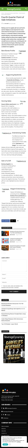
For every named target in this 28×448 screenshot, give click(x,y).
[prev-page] (2, 253)
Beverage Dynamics (12, 408)
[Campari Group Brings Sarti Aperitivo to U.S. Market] (5, 240)
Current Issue (5, 331)
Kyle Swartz (12, 234)
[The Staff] (2, 23)
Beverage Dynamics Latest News (11, 13)
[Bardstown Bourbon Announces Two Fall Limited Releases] (5, 233)
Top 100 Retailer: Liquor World (9, 324)
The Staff (6, 23)
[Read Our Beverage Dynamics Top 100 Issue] (14, 349)
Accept (5, 444)
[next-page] (5, 253)
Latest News (5, 300)
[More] (17, 220)
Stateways (5, 418)
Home (2, 13)
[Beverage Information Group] (14, 3)
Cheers (8, 414)
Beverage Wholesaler (8, 411)
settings (19, 441)
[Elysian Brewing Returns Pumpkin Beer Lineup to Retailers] (5, 248)
